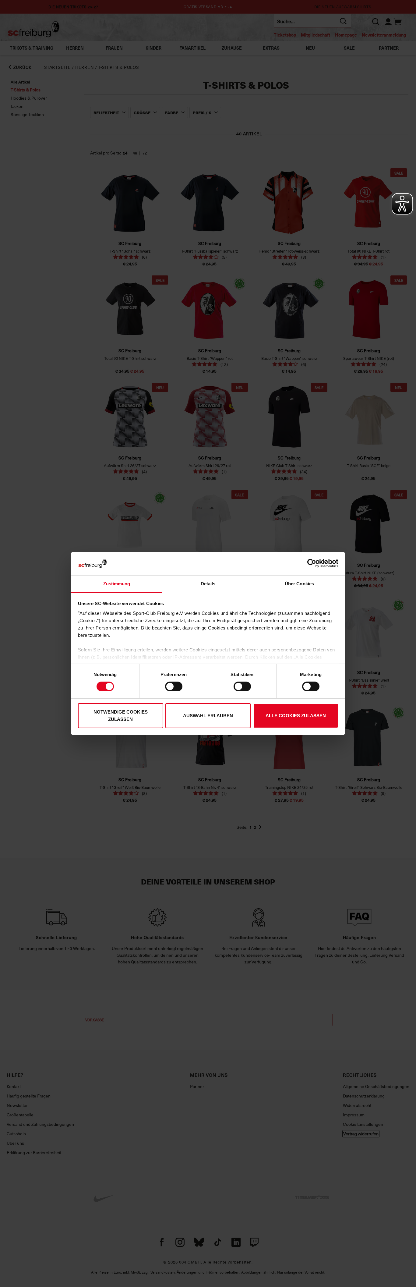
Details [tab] (208, 583)
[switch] (173, 686)
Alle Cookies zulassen (296, 715)
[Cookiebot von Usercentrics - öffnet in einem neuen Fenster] (311, 563)
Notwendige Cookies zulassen (120, 715)
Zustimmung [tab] (116, 583)
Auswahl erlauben (208, 715)
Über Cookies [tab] (299, 583)
